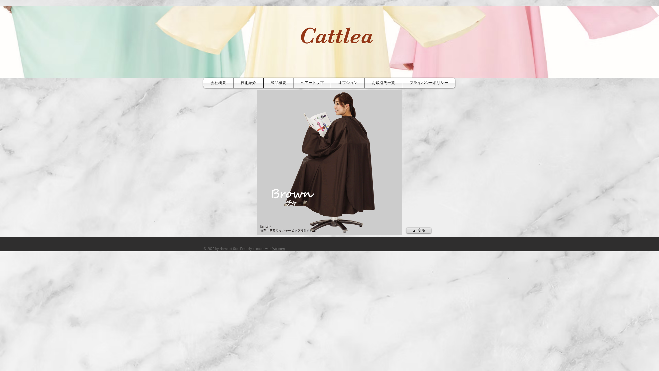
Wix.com (278, 249)
